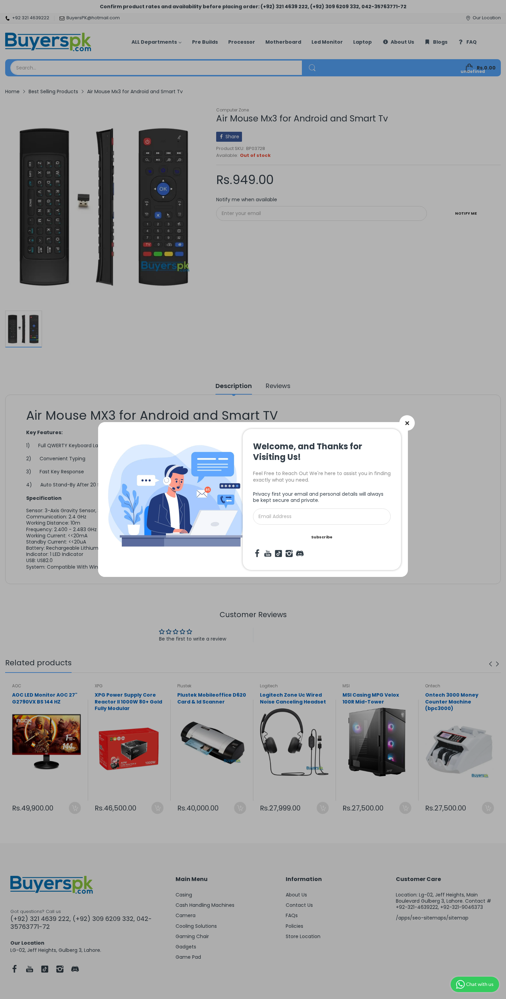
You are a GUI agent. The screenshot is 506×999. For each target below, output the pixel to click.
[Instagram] (289, 553)
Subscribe (322, 537)
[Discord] (300, 553)
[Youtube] (268, 553)
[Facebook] (257, 553)
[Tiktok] (278, 553)
